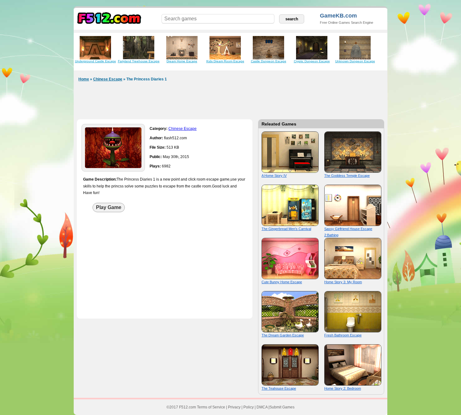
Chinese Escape (107, 79)
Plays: (155, 166)
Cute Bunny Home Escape (282, 282)
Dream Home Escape (182, 61)
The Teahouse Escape (279, 388)
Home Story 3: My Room (343, 282)
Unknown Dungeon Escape (355, 61)
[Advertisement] (230, 102)
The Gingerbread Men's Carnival (286, 229)
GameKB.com (338, 16)
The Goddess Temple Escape (347, 175)
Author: (156, 138)
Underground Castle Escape (95, 61)
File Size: (158, 147)
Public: (156, 157)
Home (83, 79)
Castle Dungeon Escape (268, 61)
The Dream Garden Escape (283, 335)
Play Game (108, 207)
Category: (158, 128)
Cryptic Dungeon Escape (312, 61)
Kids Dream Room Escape (225, 61)
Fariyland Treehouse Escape (139, 61)
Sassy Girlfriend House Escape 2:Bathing (348, 232)
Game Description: (100, 179)
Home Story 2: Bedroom (342, 388)
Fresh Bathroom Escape (343, 335)
